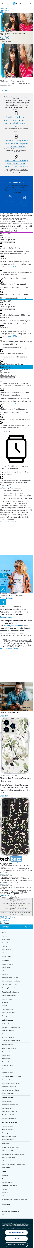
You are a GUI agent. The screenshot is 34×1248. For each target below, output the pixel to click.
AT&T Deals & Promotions (9, 1048)
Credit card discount (8, 1065)
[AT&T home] (17, 3)
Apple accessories (7, 1126)
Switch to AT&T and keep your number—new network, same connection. (16, 163)
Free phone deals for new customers (13, 1069)
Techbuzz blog (6, 1204)
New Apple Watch (7, 1108)
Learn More (4, 874)
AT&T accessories (7, 1129)
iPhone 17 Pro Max (7, 964)
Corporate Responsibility (9, 1185)
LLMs (3, 1215)
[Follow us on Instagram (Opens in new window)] (26, 927)
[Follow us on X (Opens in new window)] (20, 927)
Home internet (6, 943)
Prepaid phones (7, 956)
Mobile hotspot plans (8, 1012)
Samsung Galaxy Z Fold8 (9, 984)
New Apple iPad (7, 1101)
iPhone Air (5, 971)
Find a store (5, 1175)
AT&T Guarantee (7, 1196)
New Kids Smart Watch (9, 1118)
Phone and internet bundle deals (12, 1062)
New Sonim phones (8, 1093)
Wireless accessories (8, 953)
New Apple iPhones (8, 1080)
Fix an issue (10, 201)
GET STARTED (5, 487)
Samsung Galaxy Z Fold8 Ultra (11, 981)
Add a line (5, 1002)
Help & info (5, 1192)
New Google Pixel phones (9, 1087)
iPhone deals (6, 1055)
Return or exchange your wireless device (14, 1164)
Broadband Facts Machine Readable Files (14, 1199)
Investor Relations (7, 1182)
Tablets (4, 946)
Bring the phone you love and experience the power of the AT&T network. (16, 143)
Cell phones (5, 936)
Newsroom (5, 1179)
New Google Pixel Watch (9, 1115)
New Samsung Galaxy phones (11, 1083)
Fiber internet (6, 939)
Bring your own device (8, 1034)
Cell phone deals (7, 1052)
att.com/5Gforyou (13, 266)
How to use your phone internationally (13, 1154)
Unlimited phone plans (9, 995)
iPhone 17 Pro (6, 967)
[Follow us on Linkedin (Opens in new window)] (29, 927)
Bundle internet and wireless (10, 1147)
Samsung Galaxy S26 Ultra (10, 977)
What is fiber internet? (8, 1157)
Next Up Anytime (7, 1016)
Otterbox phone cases (9, 1136)
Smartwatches (6, 949)
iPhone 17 (5, 974)
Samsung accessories (8, 1133)
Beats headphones (8, 1139)
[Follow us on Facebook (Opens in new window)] (23, 927)
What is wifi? (6, 1167)
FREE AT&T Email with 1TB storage (10, 1211)
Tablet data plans (7, 1009)
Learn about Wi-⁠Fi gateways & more (24, 203)
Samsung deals (6, 1058)
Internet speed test (8, 1030)
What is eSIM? (6, 1161)
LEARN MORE (6, 90)
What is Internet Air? (8, 1151)
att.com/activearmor (12, 625)
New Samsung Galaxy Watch (10, 1111)
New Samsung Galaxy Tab (10, 1105)
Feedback (4, 1208)
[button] (2, 3)
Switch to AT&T (6, 1024)
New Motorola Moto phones (10, 1090)
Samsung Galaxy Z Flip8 (9, 988)
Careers (4, 1189)
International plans (8, 999)
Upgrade (4, 1006)
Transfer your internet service (11, 1040)
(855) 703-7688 (5, 43)
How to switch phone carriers (11, 1027)
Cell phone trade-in (8, 1037)
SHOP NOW (4, 36)
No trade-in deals (7, 1072)
